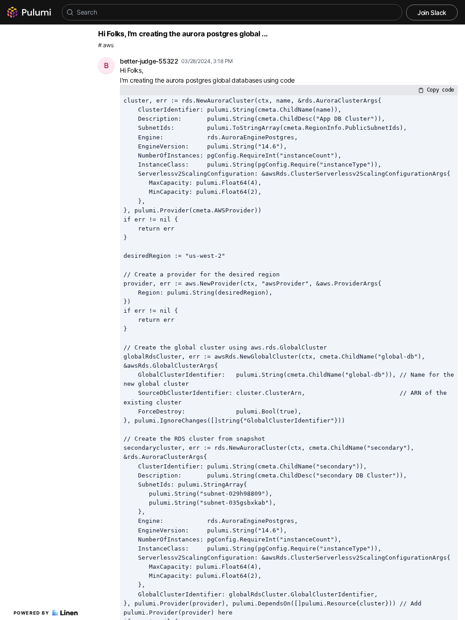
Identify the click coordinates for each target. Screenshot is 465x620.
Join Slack (431, 12)
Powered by (31, 612)
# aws (106, 45)
